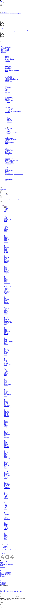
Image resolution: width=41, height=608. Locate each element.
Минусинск (6, 385)
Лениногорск (6, 363)
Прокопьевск (6, 446)
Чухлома (5, 532)
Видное (5, 259)
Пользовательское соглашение (5, 574)
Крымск (5, 353)
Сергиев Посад (7, 475)
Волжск (5, 264)
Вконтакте (4, 28)
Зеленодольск (6, 308)
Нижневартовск (7, 405)
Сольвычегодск (7, 484)
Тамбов (5, 496)
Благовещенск (6, 245)
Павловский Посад (7, 434)
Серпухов (6, 477)
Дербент (5, 287)
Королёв (5, 343)
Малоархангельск (7, 377)
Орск (5, 431)
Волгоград (6, 263)
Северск (5, 474)
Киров (5, 330)
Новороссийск (6, 412)
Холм (5, 522)
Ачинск (5, 228)
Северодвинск (6, 472)
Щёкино (5, 535)
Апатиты (6, 220)
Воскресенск (6, 270)
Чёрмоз (5, 529)
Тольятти (6, 501)
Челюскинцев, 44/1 (5, 588)
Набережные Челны (7, 394)
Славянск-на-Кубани (8, 480)
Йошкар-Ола (6, 317)
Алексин (5, 214)
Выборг (5, 273)
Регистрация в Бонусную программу (6, 564)
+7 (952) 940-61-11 (4, 12)
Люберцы (6, 373)
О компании (2, 567)
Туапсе (5, 505)
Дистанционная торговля (4, 571)
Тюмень (5, 509)
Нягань (5, 423)
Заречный (6, 306)
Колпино (5, 340)
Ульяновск (6, 511)
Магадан (5, 374)
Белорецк (6, 238)
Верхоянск (6, 258)
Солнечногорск (7, 483)
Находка (5, 399)
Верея (5, 256)
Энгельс (5, 539)
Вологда (5, 266)
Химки (5, 521)
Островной (6, 432)
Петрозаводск (6, 439)
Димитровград (6, 289)
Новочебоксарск (7, 417)
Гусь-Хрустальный (7, 286)
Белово (5, 236)
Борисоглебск (6, 247)
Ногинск (5, 420)
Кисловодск (6, 333)
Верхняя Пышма (7, 257)
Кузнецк (5, 355)
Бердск (5, 241)
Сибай (5, 478)
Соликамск (6, 482)
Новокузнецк (6, 409)
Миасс (5, 383)
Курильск (6, 358)
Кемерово (6, 326)
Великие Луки (6, 254)
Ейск (5, 298)
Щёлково (6, 536)
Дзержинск (6, 288)
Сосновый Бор (6, 485)
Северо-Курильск (7, 471)
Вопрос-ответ (2, 584)
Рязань (5, 460)
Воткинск (6, 271)
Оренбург (6, 429)
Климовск (6, 334)
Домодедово (6, 292)
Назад (6, 206)
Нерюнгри (6, 401)
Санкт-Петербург (7, 465)
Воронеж (6, 269)
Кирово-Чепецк (7, 331)
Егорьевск (6, 297)
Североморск (6, 473)
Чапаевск (6, 524)
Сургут (5, 492)
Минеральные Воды (7, 384)
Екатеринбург (6, 299)
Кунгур (5, 356)
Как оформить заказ (3, 582)
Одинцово (6, 425)
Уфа (5, 515)
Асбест (5, 226)
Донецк (5, 293)
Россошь (5, 457)
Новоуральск (6, 416)
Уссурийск (6, 513)
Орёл (5, 428)
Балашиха (6, 232)
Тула (5, 507)
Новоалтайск (6, 408)
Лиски (5, 368)
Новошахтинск (7, 418)
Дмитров (5, 290)
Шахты (5, 533)
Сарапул (5, 467)
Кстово (5, 354)
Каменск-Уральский (7, 321)
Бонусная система (3, 579)
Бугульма (6, 251)
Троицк (5, 504)
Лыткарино (6, 371)
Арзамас (5, 221)
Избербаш (6, 313)
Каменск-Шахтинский (8, 322)
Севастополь (6, 470)
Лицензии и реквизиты (4, 569)
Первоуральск (6, 437)
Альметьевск (6, 215)
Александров (6, 213)
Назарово (6, 395)
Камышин (6, 323)
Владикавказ (6, 261)
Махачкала (6, 378)
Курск (5, 359)
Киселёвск (6, 332)
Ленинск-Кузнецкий (7, 364)
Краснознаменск (7, 347)
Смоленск (6, 481)
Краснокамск (6, 349)
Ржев (5, 455)
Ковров (5, 336)
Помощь (1, 580)
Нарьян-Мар (6, 398)
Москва (5, 389)
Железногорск (6, 303)
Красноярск (6, 351)
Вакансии (2, 575)
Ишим (5, 315)
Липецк (5, 367)
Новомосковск (6, 411)
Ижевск (5, 312)
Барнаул (5, 233)
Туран (5, 508)
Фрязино (5, 517)
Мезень (5, 380)
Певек (5, 435)
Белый (5, 240)
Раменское (6, 452)
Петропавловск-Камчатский (9, 440)
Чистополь (6, 531)
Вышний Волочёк (7, 275)
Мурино (5, 390)
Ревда (5, 453)
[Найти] (1, 5)
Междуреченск (7, 379)
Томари (5, 502)
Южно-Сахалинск (7, 540)
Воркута (5, 268)
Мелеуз (5, 381)
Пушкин (5, 449)
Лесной (5, 365)
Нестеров (6, 402)
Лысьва (5, 370)
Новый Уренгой (7, 419)
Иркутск (5, 314)
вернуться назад (3, 561)
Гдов (5, 278)
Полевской (6, 443)
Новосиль (6, 414)
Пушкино (6, 450)
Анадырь (6, 216)
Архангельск (6, 225)
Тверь (5, 497)
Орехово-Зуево (7, 430)
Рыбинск (5, 459)
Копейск (5, 342)
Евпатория (6, 296)
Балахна (5, 231)
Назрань (5, 396)
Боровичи (6, 248)
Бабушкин (6, 229)
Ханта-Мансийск (7, 519)
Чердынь (5, 526)
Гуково (5, 285)
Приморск (6, 445)
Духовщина (6, 295)
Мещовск (6, 382)
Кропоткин (6, 352)
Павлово (5, 433)
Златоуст (5, 309)
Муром (5, 392)
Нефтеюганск (6, 404)
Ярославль (6, 542)
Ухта (5, 516)
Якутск (5, 541)
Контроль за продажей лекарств (5, 572)
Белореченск (6, 239)
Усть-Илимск (6, 514)
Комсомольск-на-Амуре (8, 341)
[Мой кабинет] (0, 191)
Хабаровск (6, 518)
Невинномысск (7, 400)
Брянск (5, 250)
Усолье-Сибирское (7, 512)
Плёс (5, 441)
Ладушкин (6, 362)
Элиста (5, 538)
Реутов (5, 454)
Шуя (5, 534)
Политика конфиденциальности (5, 573)
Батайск (5, 234)
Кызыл (5, 360)
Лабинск (5, 361)
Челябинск (6, 209)
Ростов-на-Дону (7, 458)
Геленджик (6, 279)
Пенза (5, 436)
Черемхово (6, 527)
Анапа (5, 217)
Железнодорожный (7, 304)
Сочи (5, 486)
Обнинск (6, 424)
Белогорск (6, 237)
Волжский (6, 265)
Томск (5, 503)
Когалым (5, 337)
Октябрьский (6, 427)
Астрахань (6, 227)
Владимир (6, 262)
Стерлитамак (6, 490)
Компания (2, 565)
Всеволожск (6, 272)
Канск (5, 324)
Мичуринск (6, 387)
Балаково (6, 230)
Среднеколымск (7, 488)
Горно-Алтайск (7, 283)
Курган (5, 357)
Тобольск (6, 500)
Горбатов (6, 282)
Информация (2, 576)
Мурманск (6, 391)
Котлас (5, 345)
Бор (5, 246)
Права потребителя (3, 570)
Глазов (5, 281)
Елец (5, 301)
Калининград (6, 319)
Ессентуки (6, 302)
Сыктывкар (6, 494)
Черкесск (6, 210)
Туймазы (5, 506)
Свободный (6, 469)
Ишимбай (6, 316)
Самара (5, 464)
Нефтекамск (6, 403)
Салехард (6, 462)
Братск (5, 249)
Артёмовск (6, 224)
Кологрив (6, 338)
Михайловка (6, 386)
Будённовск (6, 252)
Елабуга (5, 300)
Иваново (5, 310)
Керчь (5, 327)
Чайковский (6, 523)
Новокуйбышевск (7, 410)
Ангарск (5, 218)
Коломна (5, 339)
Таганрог (6, 495)
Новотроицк (6, 415)
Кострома (6, 344)
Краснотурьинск (7, 350)
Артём (5, 223)
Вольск (5, 267)
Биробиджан (6, 244)
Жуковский (6, 305)
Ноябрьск (6, 422)
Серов (5, 476)
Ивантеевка (6, 311)
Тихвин (5, 499)
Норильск (6, 421)
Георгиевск (6, 280)
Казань (5, 318)
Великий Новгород (7, 255)
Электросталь (6, 537)
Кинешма (6, 328)
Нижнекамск (6, 406)
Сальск (5, 463)
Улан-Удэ (6, 510)
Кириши (5, 329)
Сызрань (5, 493)
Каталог (1, 562)
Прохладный (6, 447)
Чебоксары (6, 208)
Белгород (6, 235)
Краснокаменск (7, 348)
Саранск (5, 466)
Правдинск (6, 444)
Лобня (5, 369)
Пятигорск (6, 451)
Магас (5, 375)
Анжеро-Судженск (7, 219)
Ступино (5, 491)
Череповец (6, 528)
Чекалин (5, 525)
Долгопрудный (7, 291)
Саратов (5, 468)
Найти (2, 602)
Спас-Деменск (6, 487)
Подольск (6, 442)
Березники (6, 242)
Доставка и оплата (3, 583)
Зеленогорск (6, 307)
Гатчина (5, 277)
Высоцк (5, 274)
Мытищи (6, 393)
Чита (5, 211)
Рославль (6, 456)
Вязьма (5, 276)
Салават (5, 461)
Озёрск (5, 426)
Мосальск (6, 388)
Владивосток (6, 260)
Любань (5, 372)
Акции (1, 563)
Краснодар (6, 346)
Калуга (5, 320)
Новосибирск (6, 413)
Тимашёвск (6, 498)
